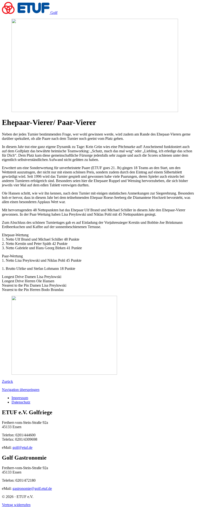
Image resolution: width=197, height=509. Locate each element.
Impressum (20, 398)
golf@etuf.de (22, 447)
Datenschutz (21, 402)
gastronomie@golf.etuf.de (32, 488)
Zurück (7, 381)
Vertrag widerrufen (16, 505)
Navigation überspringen (20, 390)
